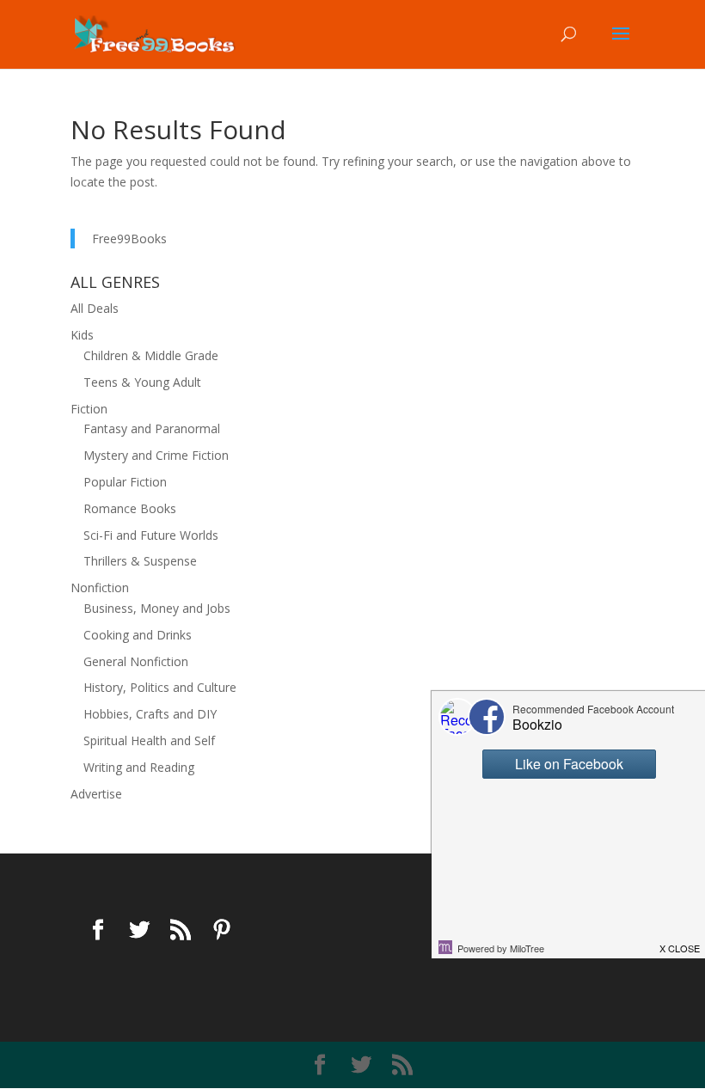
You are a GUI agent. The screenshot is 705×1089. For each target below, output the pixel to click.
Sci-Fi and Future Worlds (150, 535)
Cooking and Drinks (137, 635)
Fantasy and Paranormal (151, 428)
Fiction (88, 409)
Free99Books (129, 238)
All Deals (94, 308)
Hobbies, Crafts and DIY (150, 714)
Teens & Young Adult (142, 382)
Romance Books (129, 508)
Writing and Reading (138, 767)
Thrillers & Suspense (140, 561)
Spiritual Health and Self (149, 740)
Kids (82, 335)
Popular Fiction (125, 482)
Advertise (96, 794)
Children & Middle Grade (150, 355)
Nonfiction (99, 587)
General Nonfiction (135, 661)
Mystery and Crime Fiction (156, 455)
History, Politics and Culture (159, 687)
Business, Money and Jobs (156, 608)
